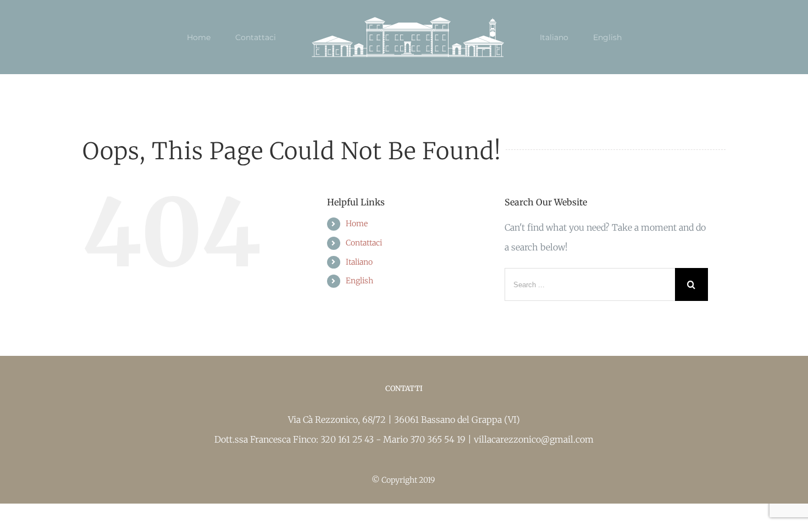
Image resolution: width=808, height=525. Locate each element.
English (359, 281)
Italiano (359, 262)
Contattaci (364, 243)
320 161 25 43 (348, 439)
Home (357, 223)
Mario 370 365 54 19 (425, 439)
